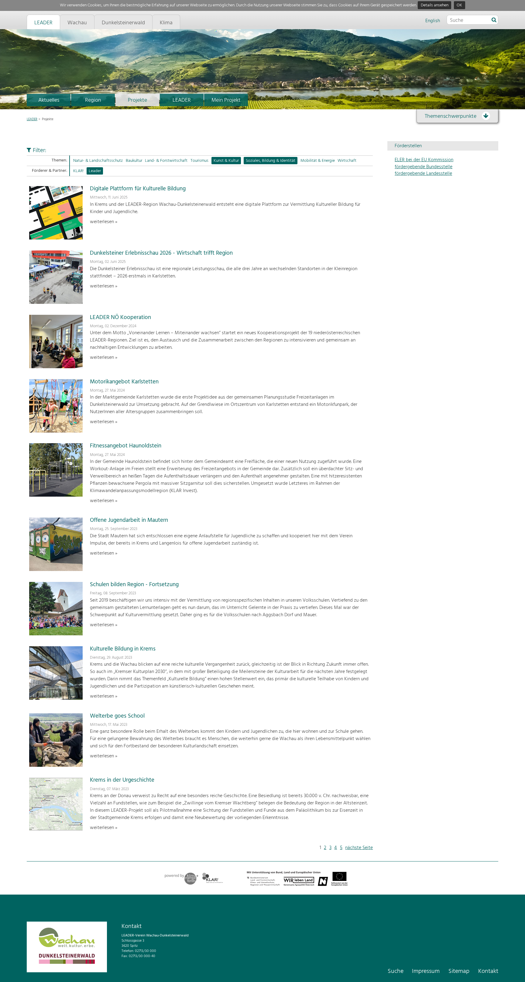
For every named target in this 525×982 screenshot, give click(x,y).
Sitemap (458, 971)
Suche (395, 971)
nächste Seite (359, 848)
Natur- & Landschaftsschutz (98, 160)
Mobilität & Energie (317, 160)
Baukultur (134, 160)
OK (459, 5)
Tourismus (199, 160)
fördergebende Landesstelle (423, 174)
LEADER (182, 100)
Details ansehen (434, 5)
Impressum (426, 971)
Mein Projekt (226, 100)
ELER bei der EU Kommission (424, 160)
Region (93, 100)
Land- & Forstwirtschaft (166, 160)
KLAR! (78, 171)
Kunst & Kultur (226, 160)
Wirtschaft (347, 160)
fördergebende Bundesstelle (423, 167)
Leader (95, 171)
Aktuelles (48, 100)
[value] (494, 20)
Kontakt (488, 971)
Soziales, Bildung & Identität (270, 160)
